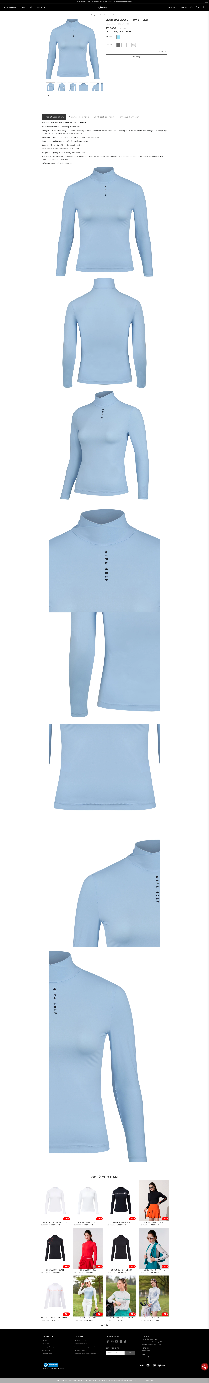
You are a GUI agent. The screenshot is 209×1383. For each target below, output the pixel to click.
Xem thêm (104, 1325)
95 (128, 45)
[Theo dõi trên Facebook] (108, 1341)
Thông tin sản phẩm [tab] (54, 117)
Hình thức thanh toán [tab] (129, 117)
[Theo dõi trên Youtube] (116, 1341)
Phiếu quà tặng (47, 1353)
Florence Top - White (154, 1270)
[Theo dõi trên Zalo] (121, 1341)
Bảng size (163, 51)
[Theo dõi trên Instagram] (112, 1341)
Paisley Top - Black (153, 1222)
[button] (48, 95)
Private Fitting (46, 1350)
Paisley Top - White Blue (55, 1222)
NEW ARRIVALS (10, 7)
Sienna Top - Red (88, 1270)
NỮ (31, 7)
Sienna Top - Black (55, 1270)
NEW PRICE (173, 7)
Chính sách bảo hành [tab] (104, 117)
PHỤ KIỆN (41, 7)
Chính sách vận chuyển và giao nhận (85, 1353)
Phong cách (46, 1343)
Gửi (129, 1353)
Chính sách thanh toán (81, 1350)
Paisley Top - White (88, 1222)
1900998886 (146, 1351)
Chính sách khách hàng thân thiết (85, 1347)
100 (133, 45)
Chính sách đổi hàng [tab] (79, 117)
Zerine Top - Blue (88, 1318)
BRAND (184, 7)
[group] (72, 49)
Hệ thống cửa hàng (48, 1347)
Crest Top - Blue (153, 1318)
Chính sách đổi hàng (80, 1340)
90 (123, 45)
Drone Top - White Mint (121, 1318)
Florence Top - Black (121, 1270)
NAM (24, 7)
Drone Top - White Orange (55, 1318)
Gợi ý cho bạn (104, 1177)
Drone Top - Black (121, 1222)
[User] (203, 7)
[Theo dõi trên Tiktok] (125, 1341)
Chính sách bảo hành (80, 1343)
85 (118, 45)
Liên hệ (44, 1340)
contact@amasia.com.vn (151, 1357)
